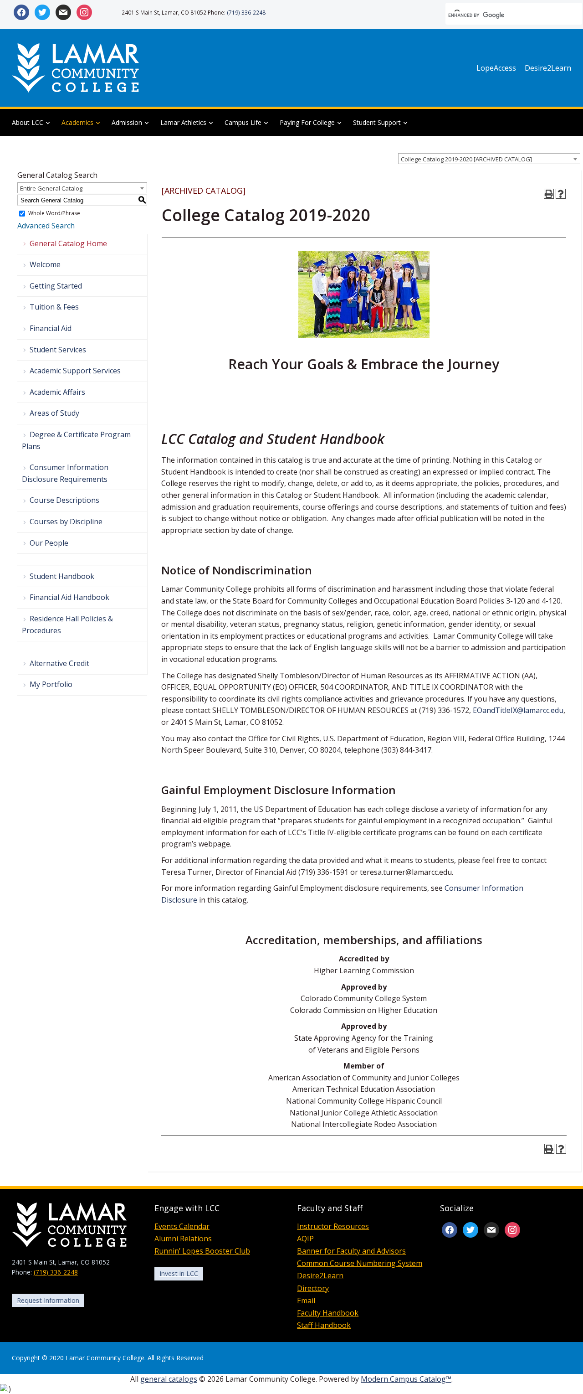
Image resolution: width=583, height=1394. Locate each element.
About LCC (27, 122)
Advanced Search (46, 226)
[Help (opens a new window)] (561, 194)
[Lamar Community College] (75, 67)
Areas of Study (54, 413)
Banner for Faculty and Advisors (351, 1251)
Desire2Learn (548, 68)
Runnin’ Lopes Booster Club (202, 1251)
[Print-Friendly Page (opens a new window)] (549, 194)
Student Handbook (62, 576)
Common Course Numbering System (359, 1263)
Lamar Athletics (183, 122)
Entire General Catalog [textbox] (51, 188)
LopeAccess (496, 68)
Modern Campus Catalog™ (406, 1379)
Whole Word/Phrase (54, 213)
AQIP (305, 1239)
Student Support (377, 122)
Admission (127, 122)
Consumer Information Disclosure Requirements (65, 473)
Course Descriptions (64, 500)
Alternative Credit (59, 663)
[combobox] (489, 158)
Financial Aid (51, 328)
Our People (49, 543)
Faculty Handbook (327, 1313)
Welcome (45, 264)
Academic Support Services (75, 371)
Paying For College (307, 122)
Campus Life (243, 122)
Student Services (58, 350)
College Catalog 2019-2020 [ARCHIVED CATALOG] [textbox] (466, 159)
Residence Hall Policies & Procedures (67, 624)
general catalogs (168, 1379)
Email (306, 1301)
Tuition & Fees (54, 307)
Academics (77, 122)
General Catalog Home (68, 243)
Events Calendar (182, 1226)
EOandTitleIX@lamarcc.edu (518, 710)
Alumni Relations (183, 1239)
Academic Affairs (57, 392)
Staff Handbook (324, 1325)
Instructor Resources (333, 1226)
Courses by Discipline (66, 521)
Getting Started (56, 286)
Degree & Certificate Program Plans (76, 440)
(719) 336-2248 (246, 12)
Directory (313, 1288)
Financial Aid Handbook (69, 597)
